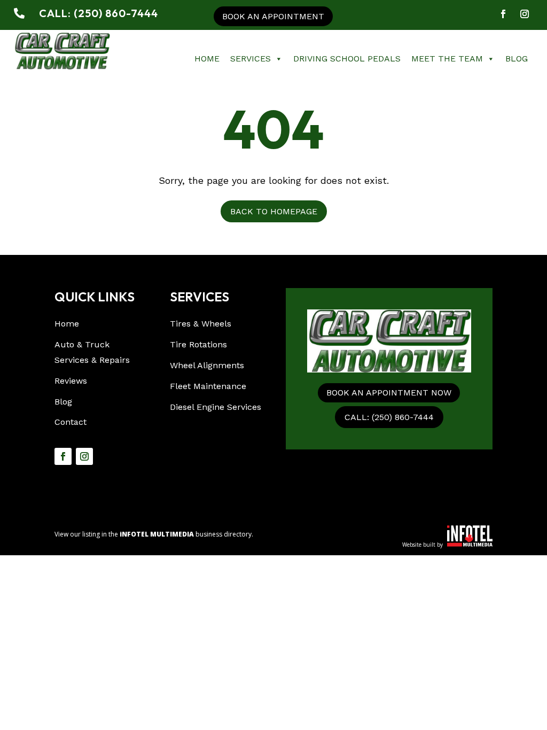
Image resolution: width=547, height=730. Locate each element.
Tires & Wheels (200, 324)
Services (250, 58)
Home (207, 58)
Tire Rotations (198, 344)
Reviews (70, 381)
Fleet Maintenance (208, 386)
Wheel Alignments (207, 365)
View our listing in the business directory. (153, 534)
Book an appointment (273, 16)
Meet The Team (447, 58)
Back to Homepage (273, 211)
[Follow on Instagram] (524, 13)
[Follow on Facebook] (503, 13)
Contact (70, 422)
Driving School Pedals (347, 58)
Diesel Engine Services (215, 407)
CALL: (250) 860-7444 (389, 417)
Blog (516, 58)
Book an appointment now (388, 392)
